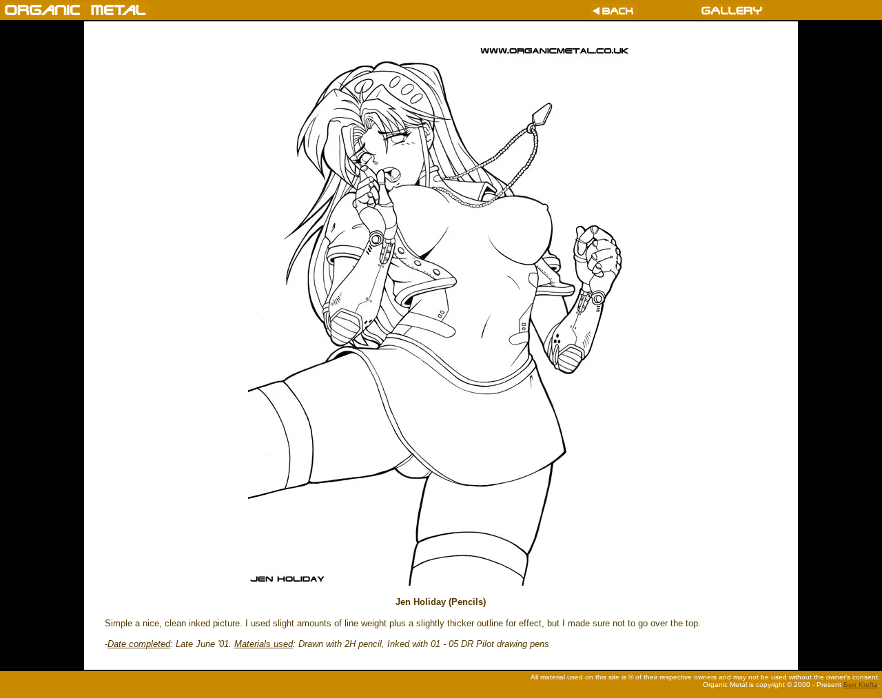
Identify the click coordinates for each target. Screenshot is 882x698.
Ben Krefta (860, 684)
